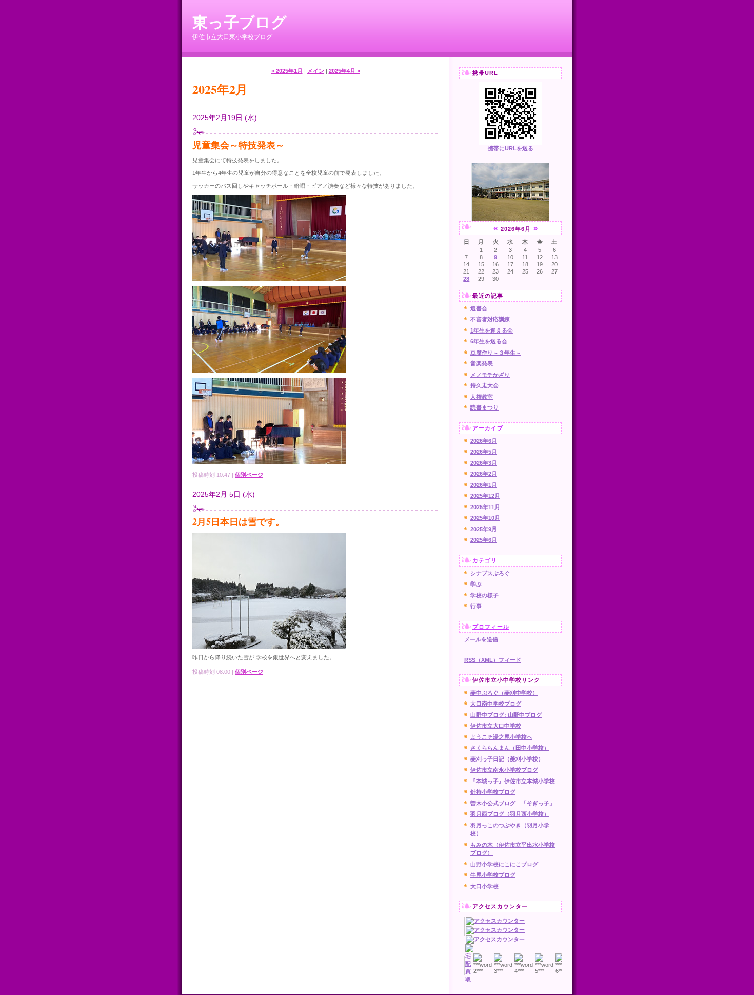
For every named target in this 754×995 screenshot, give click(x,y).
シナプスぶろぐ (490, 573)
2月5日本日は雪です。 (238, 521)
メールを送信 (481, 639)
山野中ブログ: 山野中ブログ (506, 715)
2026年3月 (483, 463)
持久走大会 (484, 385)
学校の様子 (484, 595)
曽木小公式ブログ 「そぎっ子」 (512, 803)
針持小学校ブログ (492, 792)
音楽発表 (481, 363)
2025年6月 (483, 540)
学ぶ (476, 584)
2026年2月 (483, 474)
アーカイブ (487, 428)
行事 (476, 606)
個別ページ (249, 475)
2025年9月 (483, 529)
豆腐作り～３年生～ (495, 352)
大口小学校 (484, 886)
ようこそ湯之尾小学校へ (501, 737)
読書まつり (484, 407)
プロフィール (490, 626)
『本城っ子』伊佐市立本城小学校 (512, 781)
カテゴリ (484, 560)
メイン (315, 71)
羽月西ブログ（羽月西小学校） (509, 814)
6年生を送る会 (488, 341)
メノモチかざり (490, 375)
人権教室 (481, 397)
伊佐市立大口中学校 (495, 726)
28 (466, 279)
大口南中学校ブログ (495, 703)
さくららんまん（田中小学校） (509, 748)
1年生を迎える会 (491, 330)
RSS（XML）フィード (492, 660)
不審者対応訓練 (490, 319)
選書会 (478, 308)
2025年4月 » (344, 71)
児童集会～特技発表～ (238, 144)
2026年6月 (483, 441)
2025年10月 (485, 518)
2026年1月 (483, 485)
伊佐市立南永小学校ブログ (504, 770)
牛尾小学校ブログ (492, 875)
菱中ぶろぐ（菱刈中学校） (504, 693)
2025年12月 (485, 496)
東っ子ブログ (239, 21)
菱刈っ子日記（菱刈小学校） (507, 759)
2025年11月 (485, 507)
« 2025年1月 (287, 71)
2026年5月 (483, 451)
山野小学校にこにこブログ (504, 864)
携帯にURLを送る (510, 148)
